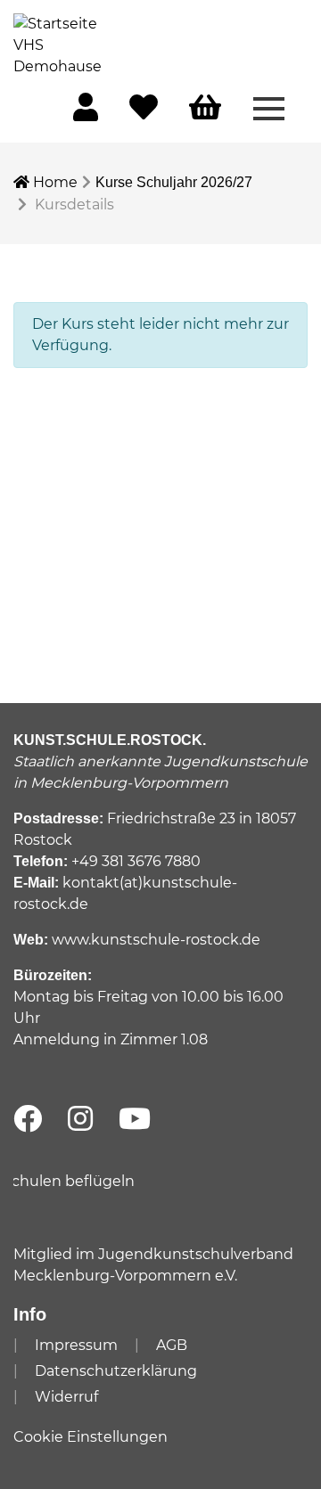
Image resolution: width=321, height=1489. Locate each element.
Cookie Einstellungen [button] (90, 1436)
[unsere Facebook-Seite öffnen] (27, 1119)
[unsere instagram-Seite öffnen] (80, 1119)
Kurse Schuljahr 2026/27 (173, 182)
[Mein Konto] (85, 112)
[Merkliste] (143, 112)
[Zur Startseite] (58, 44)
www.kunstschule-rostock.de (156, 939)
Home (53, 182)
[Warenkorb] (205, 108)
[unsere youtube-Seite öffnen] (135, 1119)
